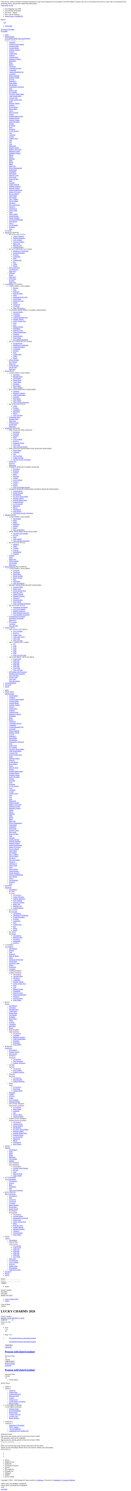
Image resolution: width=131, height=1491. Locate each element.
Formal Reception (19, 253)
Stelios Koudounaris (15, 190)
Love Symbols (18, 631)
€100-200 (16, 663)
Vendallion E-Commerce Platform (64, 1480)
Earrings (16, 436)
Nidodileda (12, 172)
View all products (18, 530)
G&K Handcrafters (15, 96)
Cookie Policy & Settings (17, 1401)
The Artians (13, 197)
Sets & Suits (17, 299)
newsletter (4, 1489)
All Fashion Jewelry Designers (23, 513)
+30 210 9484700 (15, 1429)
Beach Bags (17, 386)
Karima (11, 114)
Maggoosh (12, 146)
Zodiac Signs (17, 635)
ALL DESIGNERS (11, 38)
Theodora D (13, 208)
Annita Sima (13, 53)
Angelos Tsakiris (14, 50)
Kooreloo (12, 125)
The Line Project (14, 205)
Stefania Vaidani (14, 188)
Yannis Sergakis (14, 218)
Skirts (15, 295)
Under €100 (17, 659)
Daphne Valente (14, 77)
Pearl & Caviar (14, 175)
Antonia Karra (13, 57)
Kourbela (12, 129)
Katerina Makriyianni (16, 116)
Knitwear (16, 292)
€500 (14, 653)
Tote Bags (16, 375)
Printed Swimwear (19, 611)
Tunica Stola (13, 210)
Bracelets (16, 434)
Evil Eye (16, 441)
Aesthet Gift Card (14, 1414)
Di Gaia (11, 79)
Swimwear (16, 304)
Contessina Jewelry (15, 68)
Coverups (16, 306)
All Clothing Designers (20, 340)
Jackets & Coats (18, 301)
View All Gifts (18, 640)
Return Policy (13, 1412)
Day (14, 262)
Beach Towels (17, 578)
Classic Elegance (18, 236)
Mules (15, 522)
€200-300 (16, 664)
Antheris (12, 55)
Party (14, 258)
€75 (14, 644)
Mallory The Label (15, 149)
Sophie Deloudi (14, 185)
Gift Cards (16, 445)
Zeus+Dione (13, 221)
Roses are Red (13, 179)
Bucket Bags (17, 380)
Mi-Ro (11, 162)
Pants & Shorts (18, 293)
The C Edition (13, 199)
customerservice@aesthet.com (18, 1431)
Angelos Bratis (14, 48)
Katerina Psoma (14, 118)
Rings (15, 437)
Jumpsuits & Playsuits (20, 297)
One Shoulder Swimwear (21, 615)
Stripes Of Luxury (15, 192)
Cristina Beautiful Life (16, 72)
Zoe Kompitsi (13, 225)
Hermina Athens (14, 103)
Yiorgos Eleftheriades (16, 220)
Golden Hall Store (15, 1394)
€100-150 (16, 661)
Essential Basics (18, 247)
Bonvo (11, 65)
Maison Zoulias (14, 148)
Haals (11, 101)
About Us (12, 1390)
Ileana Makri (13, 109)
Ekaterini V (12, 81)
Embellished (17, 552)
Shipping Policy (14, 1409)
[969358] (22, 1338)
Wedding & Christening (20, 251)
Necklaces (16, 432)
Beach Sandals (18, 576)
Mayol (11, 157)
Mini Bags (16, 412)
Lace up (15, 550)
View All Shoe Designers (21, 541)
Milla (10, 161)
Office (15, 264)
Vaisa (10, 212)
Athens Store (13, 1392)
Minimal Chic (17, 245)
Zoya (10, 229)
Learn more (4, 5)
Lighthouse (40, 1480)
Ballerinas (16, 524)
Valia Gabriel (13, 214)
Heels (15, 520)
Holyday (12, 105)
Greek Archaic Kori (15, 100)
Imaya (11, 111)
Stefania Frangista (15, 186)
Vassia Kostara (14, 216)
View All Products (19, 308)
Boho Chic (16, 244)
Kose (10, 127)
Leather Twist (13, 138)
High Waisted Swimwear (21, 613)
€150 (14, 648)
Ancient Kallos (14, 46)
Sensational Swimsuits (20, 607)
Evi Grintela (13, 92)
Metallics (16, 544)
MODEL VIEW (6, 1318)
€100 (14, 646)
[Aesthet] (7, 29)
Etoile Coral (13, 90)
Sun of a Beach (14, 194)
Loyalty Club (13, 1416)
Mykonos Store (14, 1396)
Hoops (15, 485)
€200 (14, 650)
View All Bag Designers (21, 402)
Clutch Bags (17, 382)
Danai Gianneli (18, 493)
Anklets (15, 478)
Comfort (16, 548)
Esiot (10, 89)
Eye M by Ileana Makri (16, 94)
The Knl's (12, 203)
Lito (10, 142)
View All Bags (18, 388)
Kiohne (11, 124)
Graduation (16, 256)
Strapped (16, 554)
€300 (14, 651)
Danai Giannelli (14, 76)
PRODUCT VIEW (18, 1318)
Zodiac (15, 484)
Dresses (15, 288)
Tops (14, 290)
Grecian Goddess (18, 242)
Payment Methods (15, 1411)
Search (3, 1279)
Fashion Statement (19, 238)
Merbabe (12, 159)
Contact (11, 1398)
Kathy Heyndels (14, 122)
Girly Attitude (17, 240)
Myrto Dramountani (15, 168)
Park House (13, 173)
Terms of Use (13, 1400)
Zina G (11, 223)
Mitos (11, 164)
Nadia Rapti (13, 170)
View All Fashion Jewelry (21, 487)
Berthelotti (12, 61)
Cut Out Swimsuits (19, 609)
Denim (15, 303)
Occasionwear (17, 343)
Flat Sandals (17, 519)
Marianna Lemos (14, 151)
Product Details (10, 1364)
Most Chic (12, 166)
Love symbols (17, 439)
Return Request (14, 1418)
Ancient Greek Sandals (16, 44)
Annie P (11, 52)
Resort (15, 266)
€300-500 (16, 666)
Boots (15, 528)
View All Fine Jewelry (20, 447)
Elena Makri (13, 83)
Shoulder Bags (18, 376)
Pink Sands (12, 177)
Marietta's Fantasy (15, 153)
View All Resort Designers (21, 604)
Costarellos (12, 70)
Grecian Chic (13, 98)
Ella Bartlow (13, 85)
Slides (15, 546)
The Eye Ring (13, 201)
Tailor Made (13, 196)
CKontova (12, 66)
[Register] (1, 1444)
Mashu (11, 155)
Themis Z (12, 207)
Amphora (12, 42)
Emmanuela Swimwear (16, 87)
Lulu (10, 144)
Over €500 (16, 668)
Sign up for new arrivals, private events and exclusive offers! (20, 1440)
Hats (14, 580)
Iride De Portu (13, 113)
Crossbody (16, 410)
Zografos (12, 227)
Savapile (12, 183)
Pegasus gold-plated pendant (20, 1351)
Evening (16, 255)
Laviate (11, 137)
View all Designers (24, 38)
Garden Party (17, 260)
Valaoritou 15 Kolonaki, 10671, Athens (17, 1426)
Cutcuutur (12, 74)
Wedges (15, 526)
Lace (10, 133)
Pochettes (16, 384)
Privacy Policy (13, 1403)
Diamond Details (18, 443)
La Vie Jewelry (14, 131)
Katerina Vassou (14, 120)
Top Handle (17, 378)
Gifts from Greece (19, 637)
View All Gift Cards (19, 655)
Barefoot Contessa (15, 59)
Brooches (16, 476)
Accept (11, 5)
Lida (10, 140)
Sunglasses (16, 581)
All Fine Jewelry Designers (22, 460)
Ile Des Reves (13, 107)
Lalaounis (12, 135)
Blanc (11, 63)
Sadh (10, 181)
